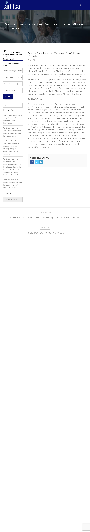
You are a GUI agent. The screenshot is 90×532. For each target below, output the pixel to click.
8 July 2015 (32, 60)
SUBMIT (8, 96)
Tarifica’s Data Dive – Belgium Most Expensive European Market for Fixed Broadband (12, 184)
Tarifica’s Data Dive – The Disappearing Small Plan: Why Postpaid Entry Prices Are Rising (12, 132)
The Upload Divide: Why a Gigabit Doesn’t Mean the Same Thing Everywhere (12, 119)
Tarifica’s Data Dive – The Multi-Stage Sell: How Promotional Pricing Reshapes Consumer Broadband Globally (11, 147)
